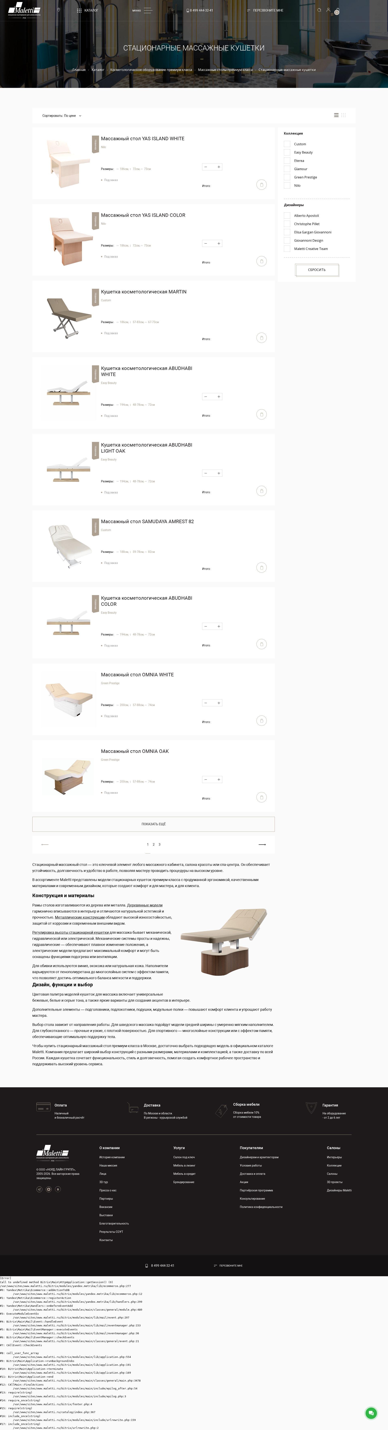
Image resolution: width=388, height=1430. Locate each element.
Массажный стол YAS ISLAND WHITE (143, 138)
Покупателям (251, 1148)
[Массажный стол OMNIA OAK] (68, 776)
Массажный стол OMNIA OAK (135, 751)
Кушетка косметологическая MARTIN (144, 292)
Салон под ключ (184, 1157)
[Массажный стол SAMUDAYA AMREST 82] (68, 546)
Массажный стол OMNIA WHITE (137, 675)
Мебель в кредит (184, 1173)
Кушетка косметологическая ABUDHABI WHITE (146, 371)
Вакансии (105, 1207)
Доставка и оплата (252, 1173)
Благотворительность (114, 1223)
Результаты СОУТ (111, 1231)
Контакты (106, 1240)
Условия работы (251, 1165)
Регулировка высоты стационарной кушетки (70, 932)
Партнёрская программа (256, 1190)
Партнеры (106, 1198)
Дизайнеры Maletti (339, 1190)
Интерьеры (334, 1157)
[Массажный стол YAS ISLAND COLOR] (68, 240)
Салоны (333, 1148)
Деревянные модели (144, 905)
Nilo (103, 147)
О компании (109, 1148)
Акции (244, 1182)
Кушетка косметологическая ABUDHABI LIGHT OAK (146, 448)
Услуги (179, 1148)
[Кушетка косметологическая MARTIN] (68, 316)
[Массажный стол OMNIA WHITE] (68, 699)
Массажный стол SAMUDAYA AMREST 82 (147, 521)
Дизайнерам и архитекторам (259, 1157)
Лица (102, 1173)
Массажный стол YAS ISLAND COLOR (143, 215)
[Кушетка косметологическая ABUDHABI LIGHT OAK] (68, 469)
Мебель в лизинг (184, 1165)
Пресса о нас (107, 1190)
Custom (106, 300)
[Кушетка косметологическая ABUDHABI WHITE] (68, 393)
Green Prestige (110, 683)
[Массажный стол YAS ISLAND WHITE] (68, 163)
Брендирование (183, 1182)
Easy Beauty (109, 383)
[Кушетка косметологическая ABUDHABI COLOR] (68, 622)
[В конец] (262, 844)
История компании (112, 1157)
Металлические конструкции (80, 917)
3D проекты (335, 1182)
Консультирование (252, 1198)
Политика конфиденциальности (261, 1207)
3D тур (103, 1182)
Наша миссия (108, 1165)
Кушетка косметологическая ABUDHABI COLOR (146, 601)
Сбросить (317, 270)
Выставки (106, 1215)
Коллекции (334, 1165)
